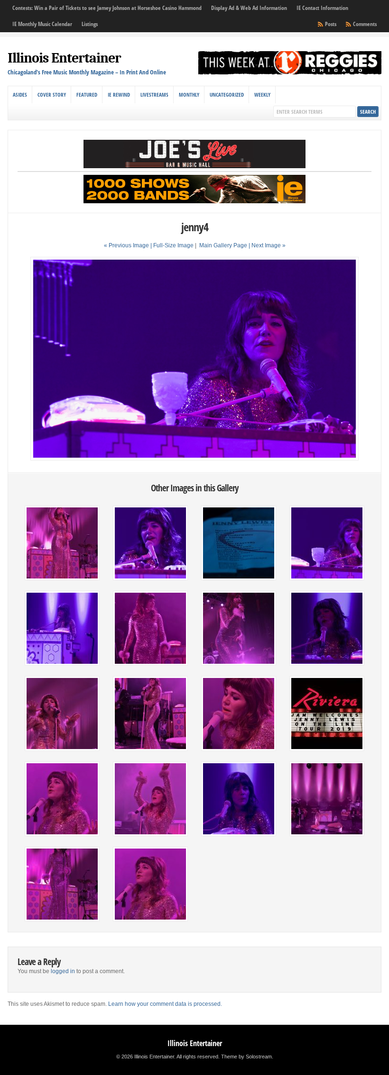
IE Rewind (119, 94)
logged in (63, 971)
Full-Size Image (173, 245)
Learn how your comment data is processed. (165, 1004)
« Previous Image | (128, 245)
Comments (365, 24)
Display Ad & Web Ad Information (249, 8)
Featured (86, 94)
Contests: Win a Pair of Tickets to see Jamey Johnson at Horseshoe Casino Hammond (107, 8)
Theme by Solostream (246, 1056)
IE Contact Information (322, 8)
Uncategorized (227, 94)
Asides (20, 94)
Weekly (262, 94)
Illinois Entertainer (64, 58)
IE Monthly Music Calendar (42, 24)
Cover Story (51, 94)
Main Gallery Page (223, 245)
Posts (330, 24)
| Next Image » (267, 245)
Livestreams (154, 94)
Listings (90, 24)
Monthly (189, 94)
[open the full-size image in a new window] (194, 458)
